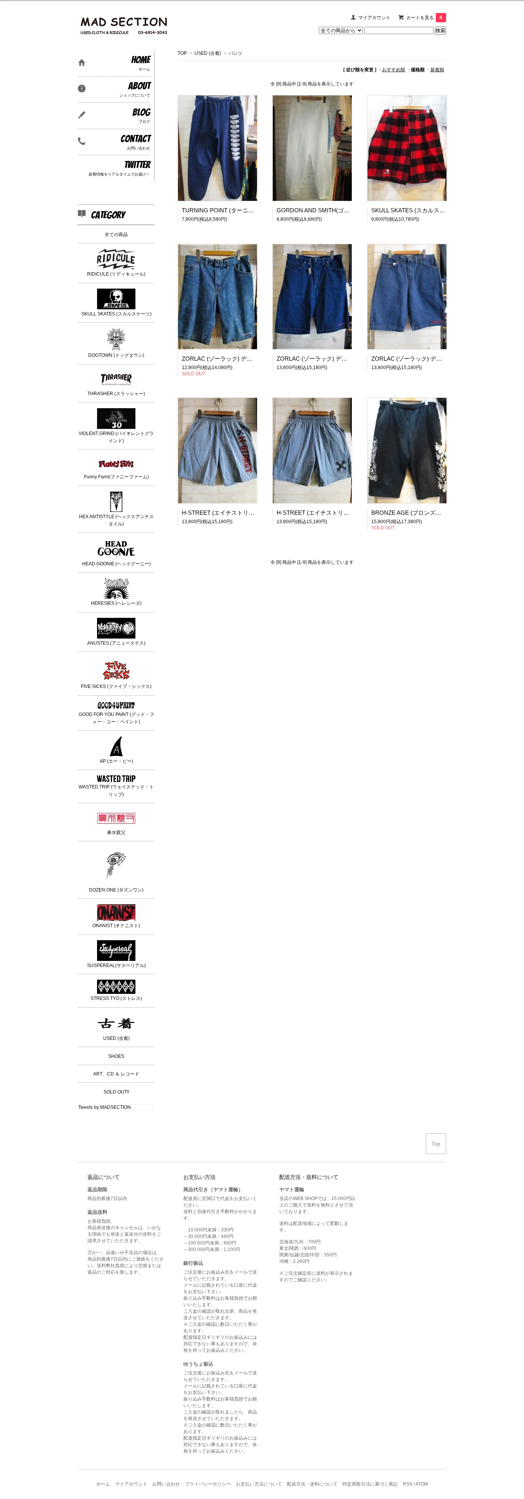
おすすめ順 (393, 69)
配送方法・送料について (312, 1484)
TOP (182, 53)
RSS (407, 1484)
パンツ (235, 53)
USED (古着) (207, 53)
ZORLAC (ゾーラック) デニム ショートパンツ (241, 358)
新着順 (437, 69)
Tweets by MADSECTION (104, 1107)
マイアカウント (374, 17)
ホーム (103, 1484)
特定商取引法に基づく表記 (370, 1484)
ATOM (421, 1484)
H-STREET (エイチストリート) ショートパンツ (245, 512)
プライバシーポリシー (208, 1484)
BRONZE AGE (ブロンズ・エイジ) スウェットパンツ (441, 512)
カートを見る (424, 17)
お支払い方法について (259, 1484)
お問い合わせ (166, 1484)
